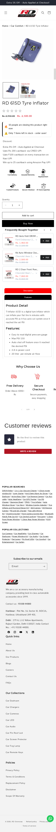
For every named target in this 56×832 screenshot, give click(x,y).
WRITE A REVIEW (28, 451)
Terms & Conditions (15, 777)
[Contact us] (50, 818)
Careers (10, 670)
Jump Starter (18, 493)
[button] (6, 13)
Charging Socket (13, 514)
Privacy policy (45, 821)
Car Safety (20, 542)
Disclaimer (11, 789)
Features (28, 297)
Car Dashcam (12, 701)
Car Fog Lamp (13, 746)
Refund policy (31, 821)
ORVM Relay (7, 491)
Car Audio (34, 536)
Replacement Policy (15, 783)
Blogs (8, 663)
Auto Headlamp (14, 499)
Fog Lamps (16, 539)
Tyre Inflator (36, 502)
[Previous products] (44, 230)
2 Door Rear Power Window (33, 519)
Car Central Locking (27, 516)
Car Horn (20, 505)
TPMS (27, 502)
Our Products (12, 657)
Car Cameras (7, 533)
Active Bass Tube (18, 496)
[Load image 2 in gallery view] (28, 90)
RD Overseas (17, 821)
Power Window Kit (20, 536)
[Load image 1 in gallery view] (11, 90)
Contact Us (11, 676)
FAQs (8, 683)
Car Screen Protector (16, 739)
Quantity (6, 199)
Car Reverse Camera (35, 496)
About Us (10, 650)
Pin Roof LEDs (28, 539)
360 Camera (36, 508)
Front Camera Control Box (32, 514)
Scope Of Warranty (15, 796)
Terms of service (29, 826)
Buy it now (28, 223)
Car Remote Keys (14, 752)
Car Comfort (17, 26)
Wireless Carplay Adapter (36, 505)
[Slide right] (34, 409)
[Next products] (51, 230)
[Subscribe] (44, 566)
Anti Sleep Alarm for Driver (36, 493)
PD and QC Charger (18, 511)
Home (5, 26)
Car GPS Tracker (29, 499)
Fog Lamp (41, 516)
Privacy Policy (12, 770)
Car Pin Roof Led (14, 733)
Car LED (10, 720)
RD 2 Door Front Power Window (27, 269)
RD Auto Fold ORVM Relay (27, 236)
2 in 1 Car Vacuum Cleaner (26, 491)
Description (28, 291)
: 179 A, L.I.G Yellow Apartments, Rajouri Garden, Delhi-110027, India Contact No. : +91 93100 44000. (27, 624)
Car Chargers (33, 533)
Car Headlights (20, 533)
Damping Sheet (16, 502)
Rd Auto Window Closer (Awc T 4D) (27, 253)
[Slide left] (22, 409)
